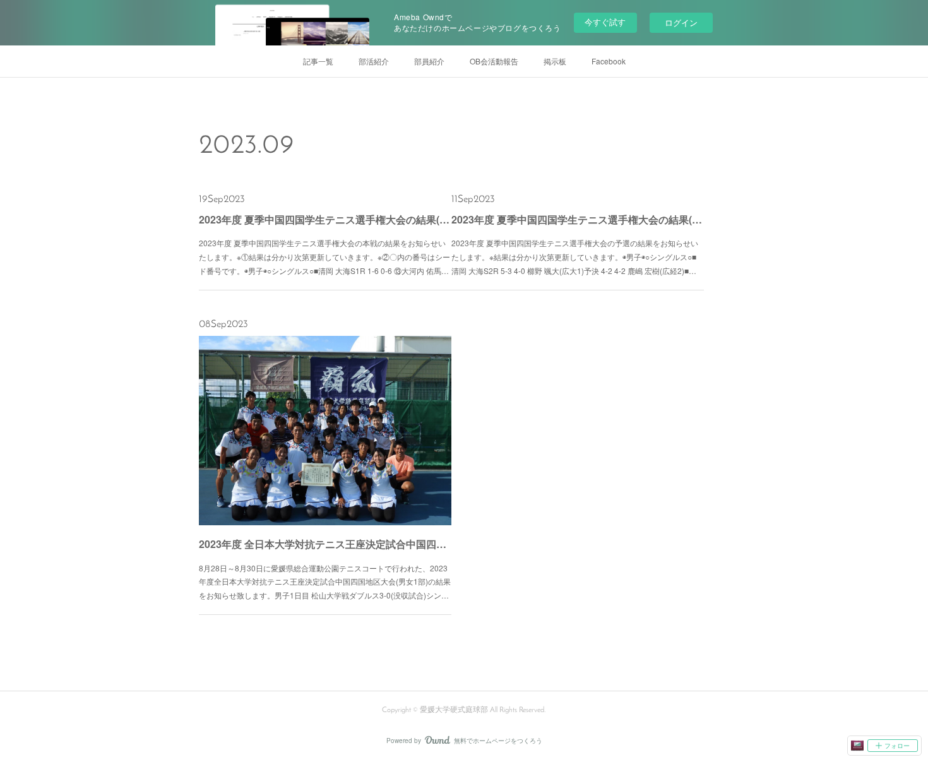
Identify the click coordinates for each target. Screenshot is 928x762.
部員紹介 (429, 61)
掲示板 (555, 61)
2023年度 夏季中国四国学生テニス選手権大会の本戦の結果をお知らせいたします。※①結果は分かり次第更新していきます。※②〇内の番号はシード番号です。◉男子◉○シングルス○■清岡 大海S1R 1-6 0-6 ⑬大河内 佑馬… (324, 256)
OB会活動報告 (494, 61)
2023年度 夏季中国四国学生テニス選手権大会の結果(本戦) (325, 219)
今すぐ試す (605, 22)
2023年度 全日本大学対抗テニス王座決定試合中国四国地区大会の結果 (325, 544)
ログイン (681, 22)
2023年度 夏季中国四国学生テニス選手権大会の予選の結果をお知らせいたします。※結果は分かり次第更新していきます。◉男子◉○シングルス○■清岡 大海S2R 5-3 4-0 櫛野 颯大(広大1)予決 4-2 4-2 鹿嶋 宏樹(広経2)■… (574, 256)
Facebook (609, 61)
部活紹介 (374, 61)
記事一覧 (318, 61)
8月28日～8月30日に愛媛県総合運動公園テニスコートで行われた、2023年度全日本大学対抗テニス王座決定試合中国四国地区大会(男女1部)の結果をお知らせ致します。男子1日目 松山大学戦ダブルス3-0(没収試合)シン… (325, 581)
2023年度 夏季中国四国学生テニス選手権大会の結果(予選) (577, 219)
